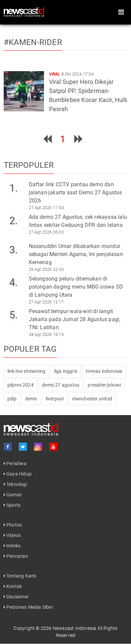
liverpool (55, 398)
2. (13, 221)
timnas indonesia (104, 371)
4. (13, 282)
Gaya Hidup (18, 474)
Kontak (13, 586)
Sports (12, 505)
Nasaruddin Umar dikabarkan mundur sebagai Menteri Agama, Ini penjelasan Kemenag (76, 254)
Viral (54, 74)
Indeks (12, 545)
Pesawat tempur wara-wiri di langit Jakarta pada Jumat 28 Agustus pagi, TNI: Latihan (75, 319)
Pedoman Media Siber (29, 607)
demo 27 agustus (60, 385)
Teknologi (16, 484)
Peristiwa (16, 463)
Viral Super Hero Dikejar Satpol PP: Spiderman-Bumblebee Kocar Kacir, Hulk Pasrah (88, 95)
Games (13, 494)
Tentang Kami (20, 576)
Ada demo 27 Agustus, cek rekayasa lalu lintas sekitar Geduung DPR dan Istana (78, 221)
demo (31, 398)
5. (13, 315)
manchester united (92, 398)
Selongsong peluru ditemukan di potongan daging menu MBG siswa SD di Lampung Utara (76, 287)
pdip (12, 398)
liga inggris (65, 371)
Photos (13, 525)
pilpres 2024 (20, 385)
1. (13, 188)
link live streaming (26, 371)
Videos (13, 535)
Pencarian (16, 556)
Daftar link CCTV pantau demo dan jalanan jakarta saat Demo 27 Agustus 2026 (75, 192)
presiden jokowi (104, 385)
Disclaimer (17, 596)
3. (13, 250)
